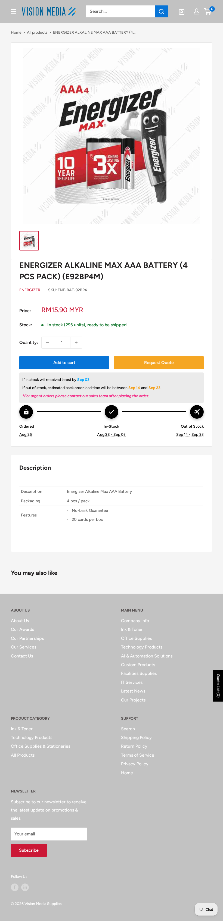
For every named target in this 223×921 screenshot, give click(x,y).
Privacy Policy (134, 763)
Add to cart (64, 362)
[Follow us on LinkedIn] (25, 887)
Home (16, 32)
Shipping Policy (136, 737)
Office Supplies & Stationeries (40, 746)
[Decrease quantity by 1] (47, 342)
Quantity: (28, 342)
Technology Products (141, 647)
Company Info (135, 620)
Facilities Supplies (139, 673)
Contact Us (22, 656)
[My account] (196, 11)
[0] (207, 11)
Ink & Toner (132, 629)
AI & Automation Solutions (146, 656)
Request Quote (159, 362)
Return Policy (134, 746)
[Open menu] (13, 11)
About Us (20, 620)
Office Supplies (136, 638)
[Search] (161, 11)
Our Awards (22, 629)
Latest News (133, 691)
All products (37, 32)
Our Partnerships (27, 638)
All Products (23, 755)
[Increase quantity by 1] (76, 342)
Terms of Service (137, 755)
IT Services (132, 682)
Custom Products (138, 664)
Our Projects (133, 700)
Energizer (29, 290)
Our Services (23, 647)
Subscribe (29, 850)
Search (128, 728)
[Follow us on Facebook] (14, 887)
